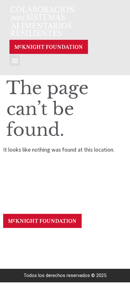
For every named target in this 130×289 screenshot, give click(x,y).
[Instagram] (22, 241)
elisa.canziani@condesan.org (76, 240)
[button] (14, 60)
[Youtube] (11, 241)
